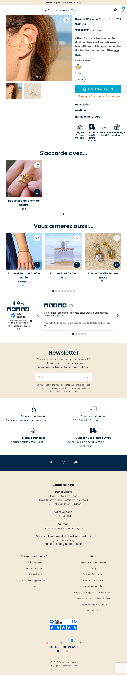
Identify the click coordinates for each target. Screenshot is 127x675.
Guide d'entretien (93, 574)
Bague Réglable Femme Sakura (24, 202)
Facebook (51, 463)
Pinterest (76, 463)
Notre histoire (34, 568)
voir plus (59, 315)
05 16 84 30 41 (64, 516)
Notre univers (34, 574)
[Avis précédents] (37, 315)
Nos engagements (33, 580)
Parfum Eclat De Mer (63, 273)
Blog (33, 586)
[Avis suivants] (117, 315)
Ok (86, 377)
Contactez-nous (93, 580)
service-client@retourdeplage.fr (63, 528)
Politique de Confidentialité (93, 598)
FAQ (93, 568)
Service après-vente (93, 562)
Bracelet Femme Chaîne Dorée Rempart (24, 277)
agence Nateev (70, 665)
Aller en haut (122, 343)
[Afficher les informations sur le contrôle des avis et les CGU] (31, 321)
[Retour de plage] (59, 10)
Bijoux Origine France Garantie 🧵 (63, 2)
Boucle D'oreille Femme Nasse (103, 275)
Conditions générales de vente (93, 592)
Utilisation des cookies (93, 604)
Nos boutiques (34, 562)
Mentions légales (93, 586)
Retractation (93, 610)
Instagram (64, 463)
